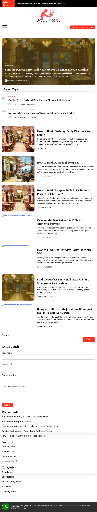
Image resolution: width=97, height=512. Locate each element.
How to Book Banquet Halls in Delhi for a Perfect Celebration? (30, 426)
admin (14, 104)
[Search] (67, 27)
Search (5, 335)
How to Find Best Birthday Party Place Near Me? (24, 436)
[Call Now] (6, 506)
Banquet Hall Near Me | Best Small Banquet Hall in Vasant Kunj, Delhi (41, 113)
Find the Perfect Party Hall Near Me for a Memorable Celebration (41, 3)
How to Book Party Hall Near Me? (59, 162)
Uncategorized (27, 110)
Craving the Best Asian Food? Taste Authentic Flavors (59, 222)
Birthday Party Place (11, 481)
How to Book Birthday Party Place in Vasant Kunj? (25, 416)
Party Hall (12, 96)
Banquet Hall (13, 110)
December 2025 (9, 456)
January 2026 (8, 451)
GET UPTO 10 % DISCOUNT (82, 27)
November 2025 (9, 461)
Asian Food (7, 472)
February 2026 (8, 446)
